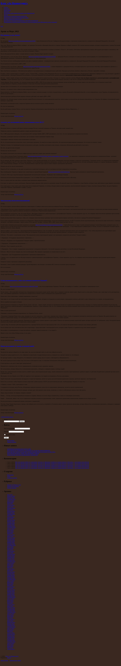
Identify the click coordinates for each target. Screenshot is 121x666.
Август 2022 (10, 500)
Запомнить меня (10, 434)
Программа (10, 475)
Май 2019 (10, 533)
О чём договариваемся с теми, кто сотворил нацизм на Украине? (24, 280)
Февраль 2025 (11, 496)
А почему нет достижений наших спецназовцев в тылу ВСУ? (22, 122)
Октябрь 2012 (11, 640)
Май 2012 (10, 647)
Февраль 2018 (11, 554)
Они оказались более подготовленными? (15, 200)
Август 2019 (10, 529)
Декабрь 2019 (11, 523)
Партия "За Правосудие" (14, 485)
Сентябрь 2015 (11, 597)
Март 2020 (10, 518)
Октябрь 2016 (11, 578)
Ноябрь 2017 (10, 558)
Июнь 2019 (10, 532)
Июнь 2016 (10, 584)
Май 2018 (10, 549)
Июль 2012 (10, 644)
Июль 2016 (10, 582)
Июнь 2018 (10, 548)
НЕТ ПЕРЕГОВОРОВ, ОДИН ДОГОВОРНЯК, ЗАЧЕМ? (23, 453)
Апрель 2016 (10, 587)
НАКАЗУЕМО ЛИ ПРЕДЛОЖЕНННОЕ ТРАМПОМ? (22, 455)
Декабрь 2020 (11, 514)
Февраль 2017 (11, 572)
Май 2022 (10, 503)
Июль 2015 (10, 600)
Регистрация (10, 440)
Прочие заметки (18, 116)
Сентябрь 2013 (11, 627)
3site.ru (9, 657)
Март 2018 (10, 552)
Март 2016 (10, 588)
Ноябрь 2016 (10, 576)
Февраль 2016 (11, 589)
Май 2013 (10, 631)
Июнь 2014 (10, 616)
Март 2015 (10, 606)
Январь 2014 (10, 624)
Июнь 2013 (10, 630)
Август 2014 (10, 613)
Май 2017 (10, 567)
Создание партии (12, 478)
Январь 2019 (10, 539)
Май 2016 (10, 585)
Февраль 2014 (11, 622)
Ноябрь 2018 (10, 542)
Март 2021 (10, 509)
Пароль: (6, 431)
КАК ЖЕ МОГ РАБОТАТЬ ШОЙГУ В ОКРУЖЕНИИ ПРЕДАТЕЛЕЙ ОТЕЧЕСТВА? (31, 452)
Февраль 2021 (11, 511)
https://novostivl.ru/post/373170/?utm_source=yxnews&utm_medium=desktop (48, 156)
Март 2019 (10, 536)
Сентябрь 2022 (11, 499)
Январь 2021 (10, 512)
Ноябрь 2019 (10, 524)
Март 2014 (10, 621)
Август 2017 (10, 563)
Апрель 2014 (10, 619)
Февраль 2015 (11, 607)
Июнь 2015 (10, 601)
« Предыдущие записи (7, 417)
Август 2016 (10, 581)
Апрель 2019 (10, 535)
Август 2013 (10, 628)
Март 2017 (10, 570)
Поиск (6, 419)
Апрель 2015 (10, 604)
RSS (2, 26)
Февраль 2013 (11, 634)
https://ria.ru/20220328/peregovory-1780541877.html (24, 286)
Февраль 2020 (11, 520)
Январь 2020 (10, 521)
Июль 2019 (10, 530)
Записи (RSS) (4, 660)
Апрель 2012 (10, 649)
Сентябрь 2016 (11, 579)
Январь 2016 (10, 591)
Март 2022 (10, 506)
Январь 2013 (10, 635)
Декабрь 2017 (11, 557)
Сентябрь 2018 (11, 545)
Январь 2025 (10, 497)
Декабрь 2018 (11, 541)
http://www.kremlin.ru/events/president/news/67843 (36, 66)
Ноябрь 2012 (10, 638)
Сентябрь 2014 (11, 612)
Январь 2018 (10, 555)
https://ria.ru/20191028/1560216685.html (59, 172)
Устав (8, 476)
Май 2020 (10, 515)
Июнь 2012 (10, 646)
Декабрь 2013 (11, 625)
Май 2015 (10, 603)
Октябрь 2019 (11, 526)
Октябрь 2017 (11, 560)
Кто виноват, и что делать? (10, 35)
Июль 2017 (10, 564)
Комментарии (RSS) (15, 660)
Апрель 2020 (10, 517)
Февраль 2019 (11, 538)
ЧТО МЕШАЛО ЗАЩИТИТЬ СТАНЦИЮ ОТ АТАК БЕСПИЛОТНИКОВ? (28, 450)
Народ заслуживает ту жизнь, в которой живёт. (17, 346)
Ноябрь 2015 (10, 594)
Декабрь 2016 (11, 575)
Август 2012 (10, 643)
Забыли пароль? (11, 442)
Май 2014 (10, 618)
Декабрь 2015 (11, 592)
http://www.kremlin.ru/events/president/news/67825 (22, 41)
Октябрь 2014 (11, 610)
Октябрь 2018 (11, 543)
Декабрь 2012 (11, 637)
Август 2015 (10, 598)
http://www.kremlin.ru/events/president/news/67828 (42, 56)
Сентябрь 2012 (11, 641)
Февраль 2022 (11, 508)
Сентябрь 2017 (11, 561)
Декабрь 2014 (11, 609)
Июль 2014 (10, 615)
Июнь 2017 (10, 566)
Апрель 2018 (10, 551)
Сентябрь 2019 (11, 527)
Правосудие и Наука (13, 486)
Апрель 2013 (10, 633)
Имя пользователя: (9, 428)
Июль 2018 (10, 546)
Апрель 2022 (10, 505)
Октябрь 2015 (11, 595)
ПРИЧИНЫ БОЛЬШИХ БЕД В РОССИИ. (19, 449)
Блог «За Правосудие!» (14, 3)
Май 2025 (10, 495)
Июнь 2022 (10, 502)
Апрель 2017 (10, 569)
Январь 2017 (10, 573)
